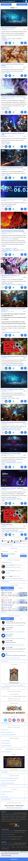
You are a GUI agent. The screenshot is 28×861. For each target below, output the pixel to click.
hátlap (8, 72)
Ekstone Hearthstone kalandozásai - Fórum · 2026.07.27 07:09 (13, 638)
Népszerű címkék (22, 4)
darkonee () (10, 565)
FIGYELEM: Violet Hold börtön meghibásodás (14, 578)
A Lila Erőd (8, 572)
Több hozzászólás (4, 661)
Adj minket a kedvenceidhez (6, 723)
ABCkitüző (3, 794)
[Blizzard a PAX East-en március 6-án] (14, 265)
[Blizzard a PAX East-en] (14, 514)
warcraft (19, 38)
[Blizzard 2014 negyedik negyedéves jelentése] (14, 379)
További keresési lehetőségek (6, 544)
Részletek (24, 696)
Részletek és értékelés (5, 687)
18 (2, 287)
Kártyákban (24, 540)
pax (3, 248)
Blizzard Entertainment (5, 839)
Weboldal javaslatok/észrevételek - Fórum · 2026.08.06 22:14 (13, 625)
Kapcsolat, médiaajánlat (6, 850)
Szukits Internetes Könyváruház (7, 791)
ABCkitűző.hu (4, 834)
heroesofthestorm (6, 332)
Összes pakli (3, 612)
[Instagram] (18, 720)
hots (9, 38)
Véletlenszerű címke (6, 4)
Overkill (14, 754)
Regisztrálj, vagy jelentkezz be (7, 732)
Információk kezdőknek (5, 740)
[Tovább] (22, 43)
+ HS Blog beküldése (5, 581)
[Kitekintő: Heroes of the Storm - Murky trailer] (14, 478)
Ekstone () (9, 634)
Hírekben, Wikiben (6, 540)
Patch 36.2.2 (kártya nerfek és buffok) (13, 567)
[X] (9, 43)
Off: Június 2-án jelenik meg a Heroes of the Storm (13, 199)
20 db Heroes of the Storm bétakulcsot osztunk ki (13, 422)
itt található (11, 237)
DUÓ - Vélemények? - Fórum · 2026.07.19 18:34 (10, 657)
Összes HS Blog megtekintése (7, 562)
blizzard (4, 38)
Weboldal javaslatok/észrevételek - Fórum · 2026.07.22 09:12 (13, 651)
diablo (21, 531)
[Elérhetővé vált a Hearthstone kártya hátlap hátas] (14, 86)
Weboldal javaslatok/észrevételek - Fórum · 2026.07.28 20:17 (13, 631)
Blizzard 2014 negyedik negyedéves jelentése (12, 389)
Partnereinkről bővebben (6, 799)
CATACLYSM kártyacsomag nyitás (7, 783)
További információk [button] (6, 855)
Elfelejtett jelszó (24, 553)
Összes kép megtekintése (6, 751)
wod (18, 398)
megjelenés (9, 206)
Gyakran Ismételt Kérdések (6, 745)
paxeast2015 (8, 248)
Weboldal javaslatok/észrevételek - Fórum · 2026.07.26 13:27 (13, 644)
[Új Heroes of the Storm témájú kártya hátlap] (14, 157)
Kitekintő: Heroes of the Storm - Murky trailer (12, 488)
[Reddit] (13, 43)
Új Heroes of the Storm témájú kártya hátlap (12, 167)
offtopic (19, 462)
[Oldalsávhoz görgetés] (25, 43)
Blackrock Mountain (9, 238)
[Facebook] (6, 43)
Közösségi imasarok (5, 729)
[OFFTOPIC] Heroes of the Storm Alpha (10, 453)
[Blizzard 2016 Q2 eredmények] (14, 17)
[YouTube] (9, 720)
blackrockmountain (6, 250)
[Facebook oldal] (14, 720)
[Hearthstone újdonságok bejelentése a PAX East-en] (14, 346)
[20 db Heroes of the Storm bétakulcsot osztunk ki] (14, 412)
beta (18, 332)
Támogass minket (5, 847)
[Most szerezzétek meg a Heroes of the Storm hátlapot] (14, 54)
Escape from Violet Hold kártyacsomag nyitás (9, 778)
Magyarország (9, 1)
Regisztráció (23, 555)
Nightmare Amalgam (18, 696)
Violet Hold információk (5, 743)
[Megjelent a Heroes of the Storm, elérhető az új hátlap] (14, 123)
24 (2, 146)
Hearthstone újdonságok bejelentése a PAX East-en (14, 356)
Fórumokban (17, 542)
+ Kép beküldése (4, 772)
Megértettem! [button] (14, 859)
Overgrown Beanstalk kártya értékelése (8, 734)
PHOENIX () (9, 576)
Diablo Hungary (4, 836)
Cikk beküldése (4, 844)
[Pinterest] (22, 720)
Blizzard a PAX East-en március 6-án (10, 275)
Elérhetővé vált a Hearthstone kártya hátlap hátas (13, 96)
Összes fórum (3, 785)
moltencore (16, 250)
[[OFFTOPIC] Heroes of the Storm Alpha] (14, 443)
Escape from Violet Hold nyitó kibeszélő (8, 780)
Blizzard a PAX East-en (7, 524)
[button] (1, 1)
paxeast (7, 531)
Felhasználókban (16, 540)
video (3, 464)
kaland (15, 248)
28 (2, 254)
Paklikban (11, 542)
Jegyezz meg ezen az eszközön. (9, 553)
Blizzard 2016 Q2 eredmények (8, 27)
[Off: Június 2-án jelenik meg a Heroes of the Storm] (14, 189)
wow (13, 38)
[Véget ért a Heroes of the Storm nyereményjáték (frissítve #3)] (14, 298)
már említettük (8, 279)
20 (2, 432)
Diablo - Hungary (4, 796)
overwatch (4, 40)
